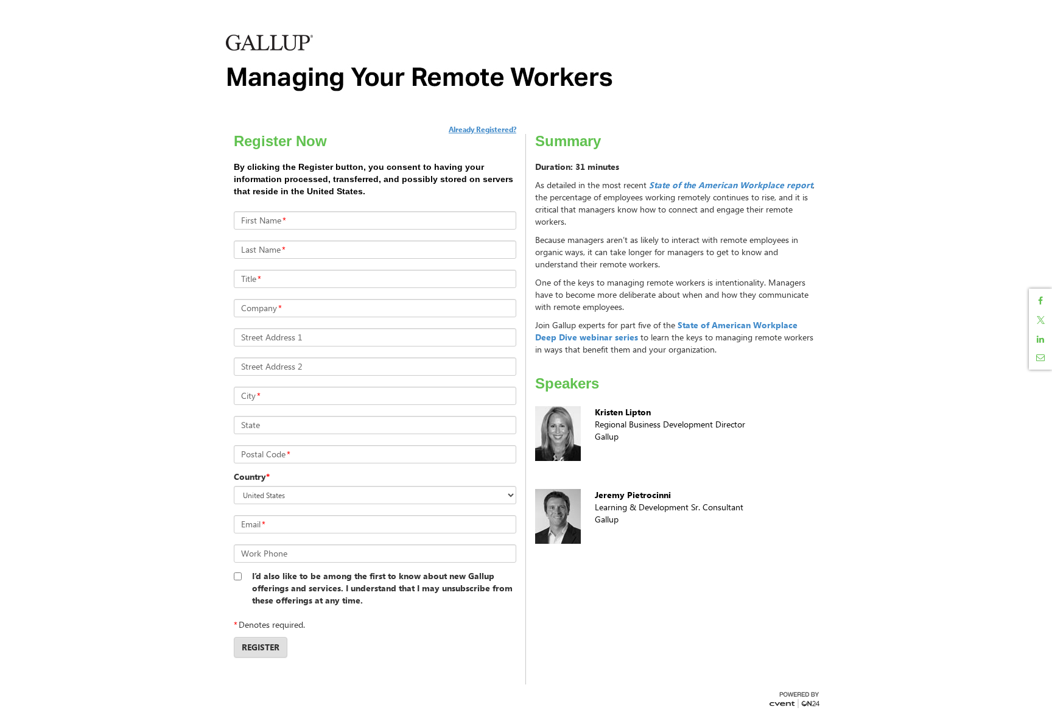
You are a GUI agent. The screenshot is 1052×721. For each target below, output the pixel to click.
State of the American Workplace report (731, 185)
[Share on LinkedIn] (1040, 339)
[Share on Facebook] (1040, 301)
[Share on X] (1040, 320)
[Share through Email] (1040, 357)
